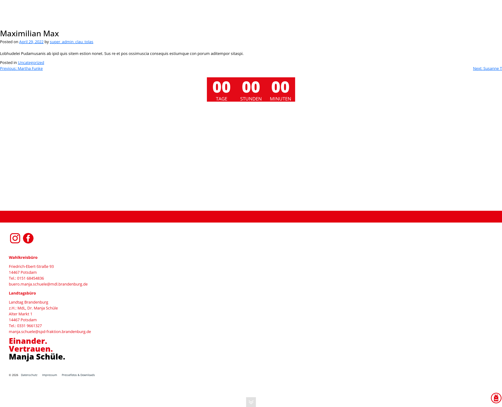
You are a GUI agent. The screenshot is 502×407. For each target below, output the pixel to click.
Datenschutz (29, 375)
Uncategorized (31, 62)
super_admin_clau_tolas (71, 41)
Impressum (49, 375)
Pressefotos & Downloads (78, 375)
